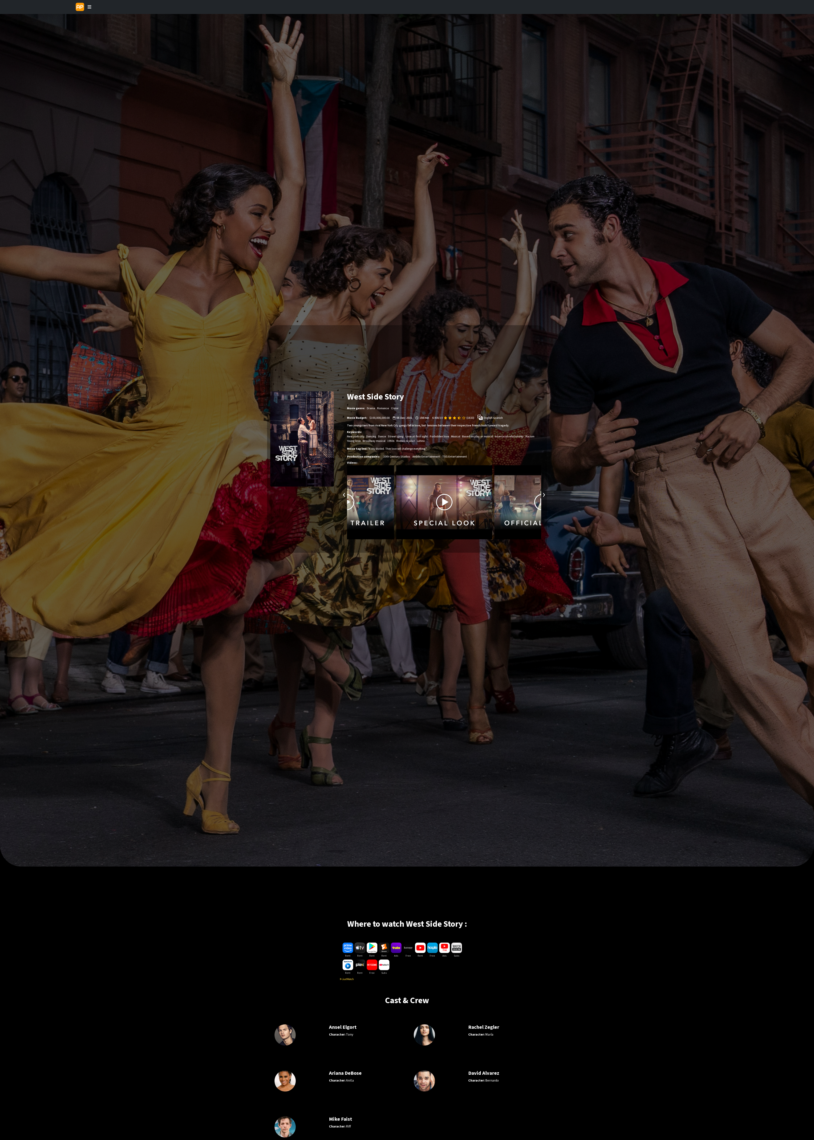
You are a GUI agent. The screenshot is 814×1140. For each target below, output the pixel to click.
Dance (382, 436)
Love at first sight (417, 436)
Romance (383, 408)
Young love (354, 441)
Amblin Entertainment (426, 457)
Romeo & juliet (405, 441)
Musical (455, 436)
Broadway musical (374, 441)
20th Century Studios (396, 457)
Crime (395, 408)
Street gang (396, 436)
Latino (421, 441)
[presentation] (344, 494)
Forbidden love (439, 436)
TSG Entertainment (454, 457)
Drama (371, 408)
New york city (355, 436)
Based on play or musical (477, 436)
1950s (390, 441)
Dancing (371, 436)
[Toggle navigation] (89, 7)
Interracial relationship (509, 436)
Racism (529, 436)
